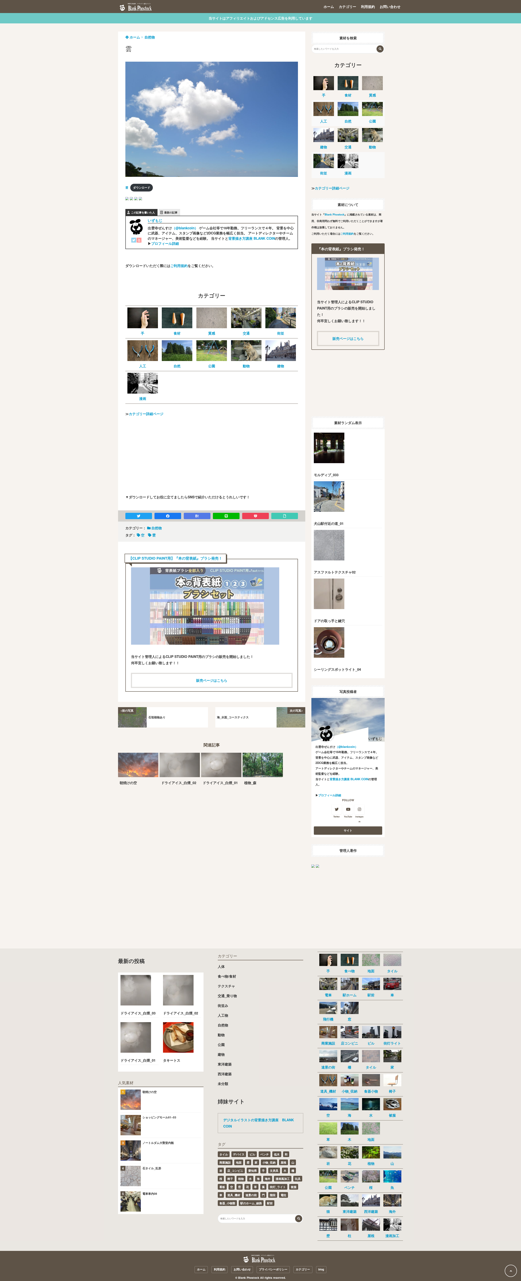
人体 (221, 966)
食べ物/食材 (227, 976)
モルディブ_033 (326, 474)
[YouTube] (139, 241)
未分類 (223, 1083)
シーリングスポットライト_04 (337, 669)
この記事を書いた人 (143, 212)
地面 (239, 1162)
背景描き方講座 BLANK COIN (251, 238)
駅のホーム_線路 (251, 1203)
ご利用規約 (179, 265)
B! (197, 515)
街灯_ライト (278, 1187)
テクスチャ (226, 985)
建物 (221, 1054)
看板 (222, 1187)
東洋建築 (225, 1064)
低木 (277, 1154)
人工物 (223, 1015)
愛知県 (252, 1170)
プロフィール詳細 (165, 243)
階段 (273, 1195)
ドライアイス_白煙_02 (180, 1013)
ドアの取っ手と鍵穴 (329, 620)
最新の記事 (170, 212)
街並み (223, 1005)
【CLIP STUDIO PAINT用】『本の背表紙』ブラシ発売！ (175, 558)
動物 (221, 1034)
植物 (241, 1179)
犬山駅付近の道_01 (329, 523)
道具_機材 (233, 1195)
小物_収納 (269, 1162)
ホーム (329, 6)
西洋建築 (225, 1073)
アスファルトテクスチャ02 (335, 572)
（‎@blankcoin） (185, 227)
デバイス (238, 1154)
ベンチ (264, 1154)
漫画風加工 (283, 1179)
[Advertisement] (211, 458)
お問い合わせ (390, 6)
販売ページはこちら (211, 680)
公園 (221, 1044)
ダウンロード (141, 187)
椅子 (230, 1179)
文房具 (274, 1170)
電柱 (283, 1195)
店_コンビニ (235, 1170)
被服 (294, 1187)
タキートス (171, 1060)
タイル (223, 1154)
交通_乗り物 (227, 995)
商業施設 (225, 1162)
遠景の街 (251, 1195)
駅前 (270, 1203)
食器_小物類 (227, 1203)
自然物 (149, 37)
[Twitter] (133, 241)
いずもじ (155, 220)
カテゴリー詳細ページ (146, 413)
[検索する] (380, 49)
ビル (252, 1154)
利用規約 (368, 6)
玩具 (298, 1179)
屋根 (283, 1162)
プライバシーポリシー (273, 1269)
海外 (267, 1179)
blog (321, 1269)
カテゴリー (347, 6)
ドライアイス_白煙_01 (137, 1060)
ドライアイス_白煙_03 (137, 1013)
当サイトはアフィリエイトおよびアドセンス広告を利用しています (260, 18)
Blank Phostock (334, 214)
